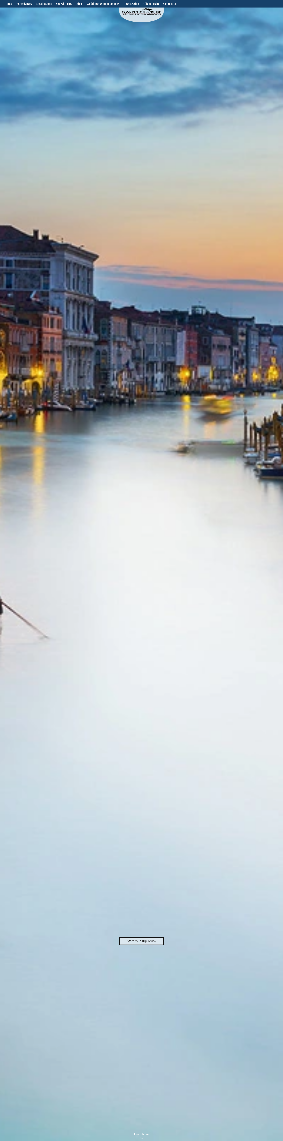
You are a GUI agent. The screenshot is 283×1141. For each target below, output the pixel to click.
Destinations (44, 3)
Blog (79, 3)
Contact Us (169, 3)
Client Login (151, 3)
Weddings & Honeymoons (103, 3)
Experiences (24, 3)
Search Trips (64, 3)
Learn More (141, 1134)
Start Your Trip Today (141, 941)
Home (8, 3)
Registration (131, 3)
